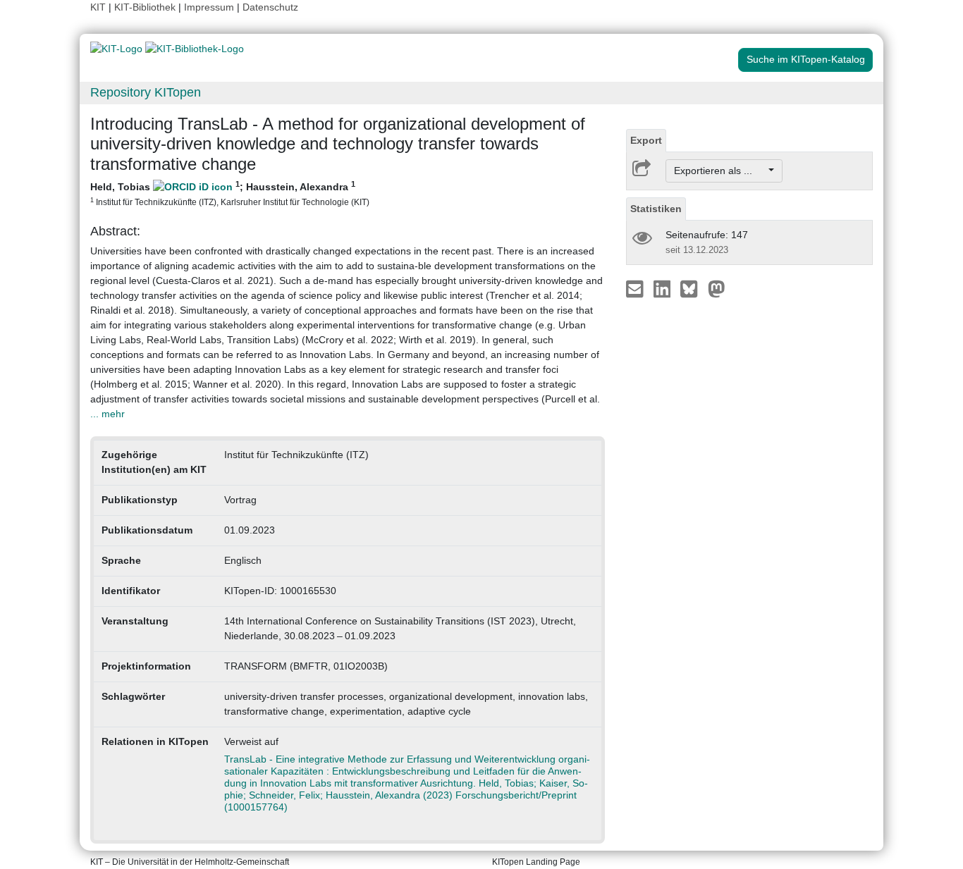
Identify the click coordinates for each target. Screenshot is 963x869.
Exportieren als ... (720, 170)
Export (646, 140)
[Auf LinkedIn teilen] (663, 288)
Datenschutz (270, 7)
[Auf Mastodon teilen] (716, 288)
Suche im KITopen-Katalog (806, 59)
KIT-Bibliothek (146, 7)
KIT (98, 7)
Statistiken (656, 208)
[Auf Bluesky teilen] (692, 288)
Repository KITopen (145, 92)
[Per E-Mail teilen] (636, 288)
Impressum (209, 7)
